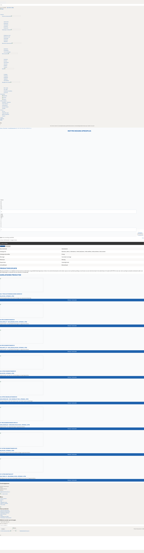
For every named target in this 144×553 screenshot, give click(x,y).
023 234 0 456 (10, 7)
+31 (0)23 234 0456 (4, 493)
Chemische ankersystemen (4, 510)
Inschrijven (3, 528)
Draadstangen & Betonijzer (4, 512)
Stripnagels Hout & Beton (4, 516)
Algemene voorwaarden (4, 503)
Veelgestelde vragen (3, 502)
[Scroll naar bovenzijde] (29, 531)
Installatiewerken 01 (12, 128)
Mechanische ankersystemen (5, 511)
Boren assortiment (3, 514)
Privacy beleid (2, 504)
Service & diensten (3, 498)
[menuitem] (72, 53)
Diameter (2, 199)
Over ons (1, 499)
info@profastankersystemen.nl (5, 491)
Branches (5, 128)
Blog (1, 501)
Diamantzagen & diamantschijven (5, 517)
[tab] (2, 246)
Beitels (1, 515)
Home (1, 128)
